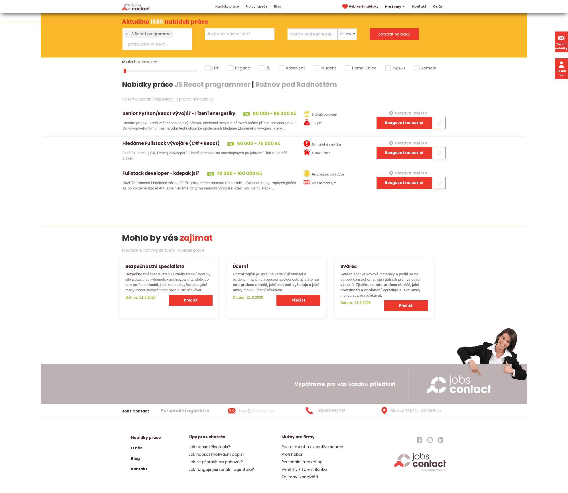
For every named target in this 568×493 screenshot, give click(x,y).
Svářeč (348, 266)
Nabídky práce (227, 6)
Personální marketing (302, 462)
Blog (277, 6)
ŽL (268, 68)
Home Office (364, 68)
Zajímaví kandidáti (300, 477)
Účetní (240, 266)
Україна (398, 68)
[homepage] (420, 471)
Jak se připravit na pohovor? (216, 462)
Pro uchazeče (256, 6)
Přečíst (191, 300)
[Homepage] (136, 6)
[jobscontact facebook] (419, 439)
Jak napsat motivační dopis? (216, 454)
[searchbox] (154, 44)
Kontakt (419, 6)
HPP (215, 68)
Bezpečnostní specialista (154, 266)
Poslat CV (561, 73)
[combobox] (157, 39)
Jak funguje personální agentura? (221, 469)
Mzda (127, 62)
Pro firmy (393, 6)
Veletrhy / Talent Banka (304, 469)
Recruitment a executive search (312, 447)
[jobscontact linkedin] (440, 439)
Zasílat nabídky (561, 46)
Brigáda (242, 68)
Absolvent (295, 68)
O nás (438, 6)
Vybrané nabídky (364, 6)
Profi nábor (292, 454)
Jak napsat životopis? (209, 447)
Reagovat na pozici (404, 122)
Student (328, 68)
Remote (428, 68)
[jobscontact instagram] (430, 439)
